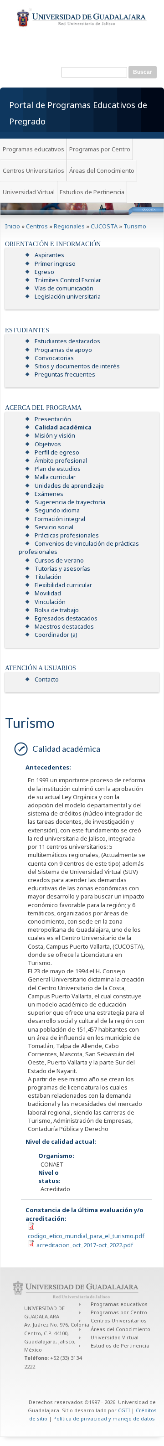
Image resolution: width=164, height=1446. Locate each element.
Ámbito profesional (61, 460)
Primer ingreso (55, 263)
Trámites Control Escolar (68, 280)
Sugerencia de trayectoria (70, 502)
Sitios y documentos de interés (77, 366)
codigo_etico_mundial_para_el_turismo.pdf (86, 1236)
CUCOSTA (104, 226)
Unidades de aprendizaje (69, 485)
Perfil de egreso (57, 452)
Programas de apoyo (63, 350)
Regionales (69, 226)
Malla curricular (55, 477)
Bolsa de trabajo (57, 610)
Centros (37, 226)
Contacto (47, 679)
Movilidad (48, 593)
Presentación (53, 419)
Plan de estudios (58, 469)
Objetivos (48, 444)
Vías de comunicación (64, 288)
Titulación (48, 577)
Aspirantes (49, 255)
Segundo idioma (57, 510)
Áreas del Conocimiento (101, 170)
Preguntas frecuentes (65, 374)
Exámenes (49, 494)
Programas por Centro (99, 149)
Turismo (134, 226)
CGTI (124, 1410)
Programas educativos (33, 149)
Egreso (44, 272)
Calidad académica (63, 427)
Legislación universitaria (68, 296)
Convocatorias (54, 358)
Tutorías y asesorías (62, 568)
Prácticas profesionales (67, 535)
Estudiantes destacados (67, 341)
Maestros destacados (64, 626)
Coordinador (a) (56, 634)
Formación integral (60, 519)
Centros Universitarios (33, 170)
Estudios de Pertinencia (92, 192)
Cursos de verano (59, 560)
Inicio (12, 226)
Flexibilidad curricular (63, 585)
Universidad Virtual (29, 192)
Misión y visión (55, 435)
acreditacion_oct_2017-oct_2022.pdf (84, 1245)
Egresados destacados (66, 618)
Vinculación (50, 602)
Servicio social (54, 527)
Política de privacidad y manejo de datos (104, 1418)
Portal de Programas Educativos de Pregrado (78, 113)
